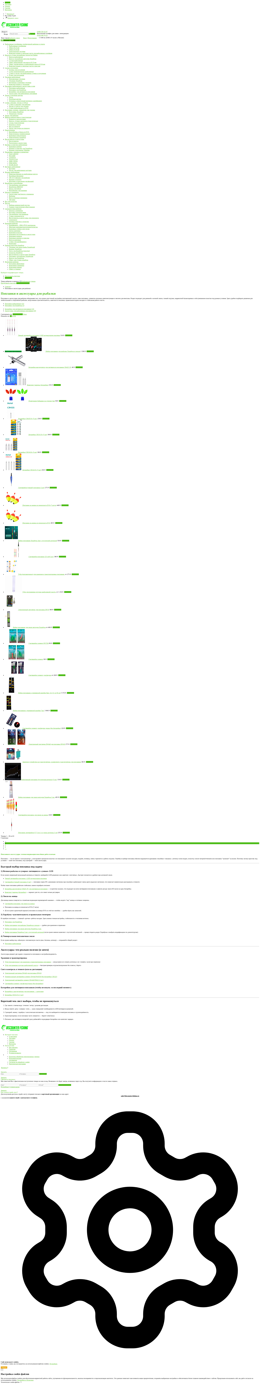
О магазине (13, 1036)
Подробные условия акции (10, 1087)
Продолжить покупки (12, 276)
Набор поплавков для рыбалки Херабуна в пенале (63, 351)
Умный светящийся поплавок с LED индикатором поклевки (39, 335)
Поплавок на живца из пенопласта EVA (36, 523)
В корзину (8, 278)
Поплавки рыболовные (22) (14, 304)
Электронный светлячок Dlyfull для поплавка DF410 (47, 744)
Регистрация (32, 38)
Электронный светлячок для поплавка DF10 (33, 610)
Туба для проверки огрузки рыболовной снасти (21, 965)
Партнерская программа (17, 1064)
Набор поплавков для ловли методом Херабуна (29, 627)
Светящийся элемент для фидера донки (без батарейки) (42, 728)
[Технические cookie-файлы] (21, 1382)
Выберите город (14, 38)
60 (13, 316)
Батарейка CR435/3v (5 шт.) (27, 418)
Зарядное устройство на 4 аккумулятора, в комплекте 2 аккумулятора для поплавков (52, 762)
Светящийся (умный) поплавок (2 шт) (31, 488)
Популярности (18, 314)
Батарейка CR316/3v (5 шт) (27, 452)
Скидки (7, 8)
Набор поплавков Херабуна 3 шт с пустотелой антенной (24, 932)
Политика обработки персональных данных (24, 1056)
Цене (25, 314)
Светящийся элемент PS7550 (39, 643)
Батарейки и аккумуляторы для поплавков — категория (24, 991)
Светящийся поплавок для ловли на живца (33, 815)
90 (15, 316)
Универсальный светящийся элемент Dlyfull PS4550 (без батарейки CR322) (31, 977)
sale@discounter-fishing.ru (130, 1096)
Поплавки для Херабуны (13, 922)
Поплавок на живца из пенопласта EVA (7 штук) (39, 505)
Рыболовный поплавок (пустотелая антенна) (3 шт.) (39, 779)
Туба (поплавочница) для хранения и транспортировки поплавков (28, 962)
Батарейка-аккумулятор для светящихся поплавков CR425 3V (50, 367)
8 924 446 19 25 (42, 35)
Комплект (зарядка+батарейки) (38, 385)
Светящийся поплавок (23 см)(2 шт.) (41, 557)
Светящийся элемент (36, 659)
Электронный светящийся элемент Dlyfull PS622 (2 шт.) (24, 980)
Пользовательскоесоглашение (15, 1059)
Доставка (8, 4)
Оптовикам (13, 1051)
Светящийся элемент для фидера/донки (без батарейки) (24, 983)
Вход (25, 38)
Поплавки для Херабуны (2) (14, 305)
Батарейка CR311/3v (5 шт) (38, 434)
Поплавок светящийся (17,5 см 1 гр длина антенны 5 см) (38, 833)
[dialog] (130, 1234)
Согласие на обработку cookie (19, 1062)
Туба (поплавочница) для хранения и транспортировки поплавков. (41, 574)
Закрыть (3, 1077)
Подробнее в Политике (25, 1380)
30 (11, 316)
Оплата (7, 6)
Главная (7, 2)
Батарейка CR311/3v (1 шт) (14, 995)
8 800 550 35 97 (42, 32)
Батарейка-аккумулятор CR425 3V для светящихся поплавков (26, 889)
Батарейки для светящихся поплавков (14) (19, 309)
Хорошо (4, 1367)
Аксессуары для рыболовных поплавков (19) (20, 311)
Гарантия (12, 1049)
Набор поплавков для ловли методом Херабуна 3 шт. (36, 797)
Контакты (8, 10)
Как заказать (13, 1047)
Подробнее (53, 1364)
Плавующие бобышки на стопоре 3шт (42, 401)
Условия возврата (15, 1053)
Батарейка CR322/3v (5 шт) (32, 470)
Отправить (43, 1074)
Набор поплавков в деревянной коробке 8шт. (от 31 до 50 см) (39, 693)
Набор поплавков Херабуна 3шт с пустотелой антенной (37, 541)
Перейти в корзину (23, 283)
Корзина (10, 14)
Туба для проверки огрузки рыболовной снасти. (39, 592)
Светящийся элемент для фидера (40, 675)
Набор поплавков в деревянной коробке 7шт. (28, 710)
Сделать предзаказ (64, 1085)
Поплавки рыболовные (13, 943)
